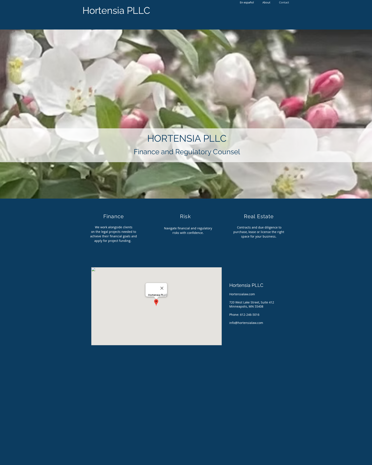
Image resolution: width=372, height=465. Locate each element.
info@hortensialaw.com (246, 323)
